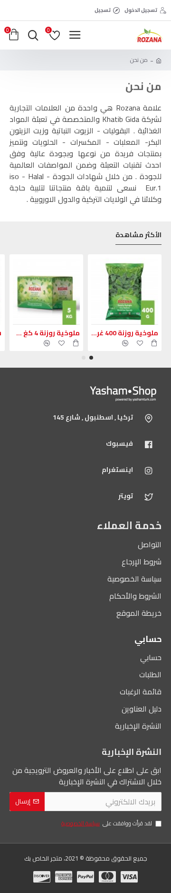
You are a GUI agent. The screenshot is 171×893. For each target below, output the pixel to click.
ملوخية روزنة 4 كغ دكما (46, 333)
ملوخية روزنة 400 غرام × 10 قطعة (124, 333)
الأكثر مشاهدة (138, 236)
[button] (91, 358)
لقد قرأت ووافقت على (106, 824)
